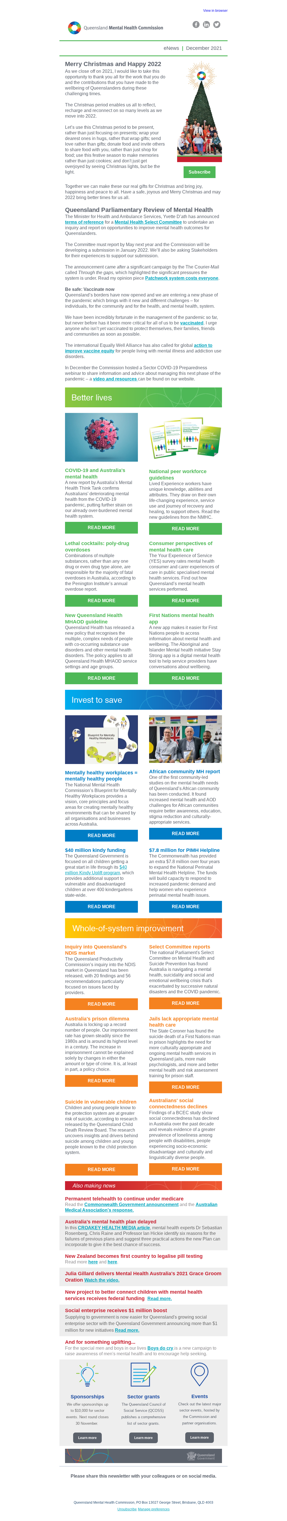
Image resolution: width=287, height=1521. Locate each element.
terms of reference (84, 222)
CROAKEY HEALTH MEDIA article (114, 1227)
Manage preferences (154, 1509)
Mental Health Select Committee (148, 222)
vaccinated (191, 323)
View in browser (215, 11)
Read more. (159, 1298)
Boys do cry (160, 1348)
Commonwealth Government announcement (131, 1204)
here (93, 1262)
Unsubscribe (127, 1509)
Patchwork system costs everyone (181, 278)
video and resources (115, 379)
